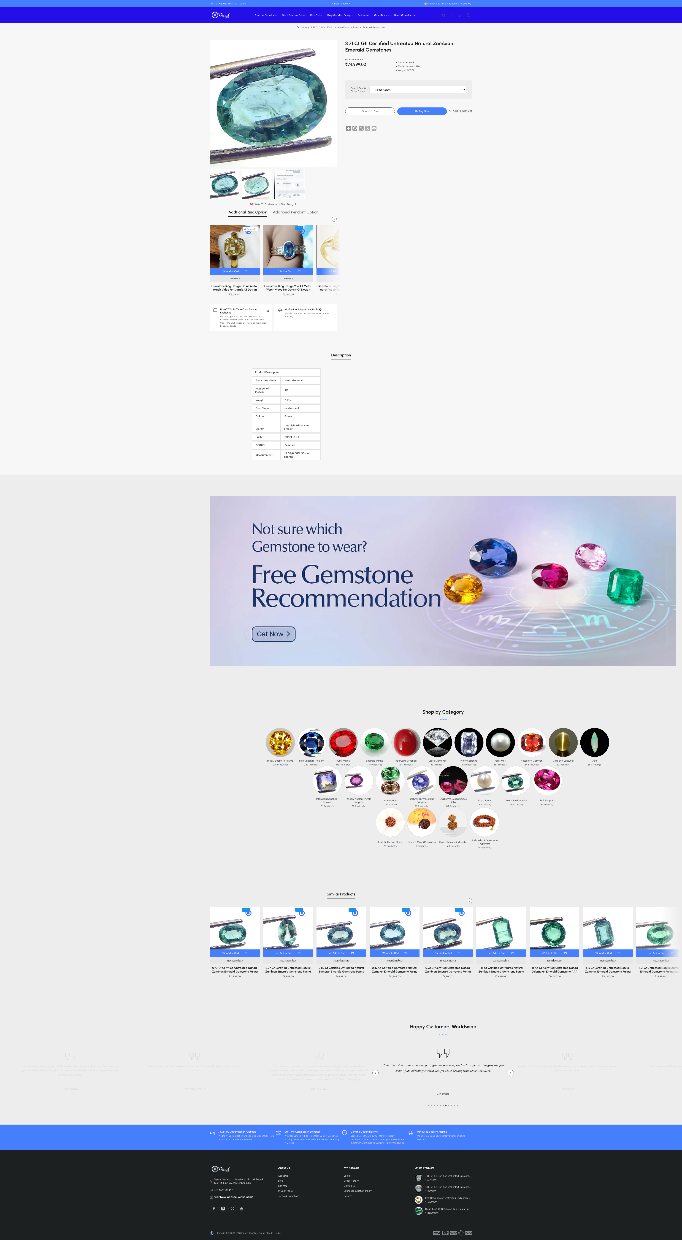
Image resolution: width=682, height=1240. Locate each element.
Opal (594, 760)
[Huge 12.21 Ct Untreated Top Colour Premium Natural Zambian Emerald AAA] (419, 1211)
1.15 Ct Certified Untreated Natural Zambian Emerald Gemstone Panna (501, 969)
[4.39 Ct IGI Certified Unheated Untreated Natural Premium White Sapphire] (419, 1189)
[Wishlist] (460, 15)
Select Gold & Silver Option (358, 90)
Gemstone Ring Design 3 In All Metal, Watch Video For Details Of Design (341, 287)
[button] (231, 271)
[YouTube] (241, 1208)
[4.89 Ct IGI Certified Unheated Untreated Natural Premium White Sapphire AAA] (419, 1178)
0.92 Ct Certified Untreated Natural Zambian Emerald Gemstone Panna (448, 969)
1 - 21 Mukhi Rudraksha (390, 842)
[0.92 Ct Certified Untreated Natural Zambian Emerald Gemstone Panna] (448, 932)
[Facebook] (214, 1208)
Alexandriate (390, 800)
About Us (284, 1167)
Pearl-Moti (500, 760)
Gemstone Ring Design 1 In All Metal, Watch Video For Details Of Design (234, 287)
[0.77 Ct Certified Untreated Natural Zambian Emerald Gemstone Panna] (235, 932)
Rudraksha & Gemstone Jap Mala (485, 842)
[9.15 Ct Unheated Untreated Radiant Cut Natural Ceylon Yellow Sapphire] (419, 1200)
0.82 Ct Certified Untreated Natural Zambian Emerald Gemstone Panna (341, 969)
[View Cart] (468, 15)
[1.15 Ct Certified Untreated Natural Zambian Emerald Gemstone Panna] (501, 932)
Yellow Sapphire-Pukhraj (280, 760)
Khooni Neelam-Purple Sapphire (359, 800)
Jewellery (235, 278)
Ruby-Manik (343, 760)
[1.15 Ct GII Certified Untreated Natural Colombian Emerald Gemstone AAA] (554, 932)
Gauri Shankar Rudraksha (453, 842)
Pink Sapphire (547, 800)
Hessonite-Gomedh (532, 760)
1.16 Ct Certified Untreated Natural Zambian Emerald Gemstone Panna (607, 969)
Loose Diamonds (437, 760)
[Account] (452, 15)
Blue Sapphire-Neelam (311, 760)
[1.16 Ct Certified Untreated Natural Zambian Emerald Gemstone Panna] (608, 932)
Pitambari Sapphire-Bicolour (327, 800)
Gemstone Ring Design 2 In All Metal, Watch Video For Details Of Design (288, 287)
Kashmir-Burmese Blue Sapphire (422, 800)
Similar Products (341, 894)
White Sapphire (468, 760)
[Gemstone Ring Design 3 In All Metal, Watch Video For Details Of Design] (341, 250)
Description (341, 355)
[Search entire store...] (443, 15)
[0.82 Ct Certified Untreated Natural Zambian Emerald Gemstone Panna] (341, 932)
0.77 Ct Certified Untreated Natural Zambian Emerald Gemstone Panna (235, 969)
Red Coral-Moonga (406, 760)
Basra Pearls (484, 800)
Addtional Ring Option (247, 212)
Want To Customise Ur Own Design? (275, 204)
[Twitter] (232, 1208)
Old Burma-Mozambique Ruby (453, 800)
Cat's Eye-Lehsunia (563, 760)
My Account (351, 1167)
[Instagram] (223, 1208)
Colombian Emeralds (516, 800)
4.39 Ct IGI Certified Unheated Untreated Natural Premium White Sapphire (448, 1186)
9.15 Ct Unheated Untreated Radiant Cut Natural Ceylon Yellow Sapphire (448, 1197)
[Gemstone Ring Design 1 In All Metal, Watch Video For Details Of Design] (235, 250)
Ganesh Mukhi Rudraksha (422, 842)
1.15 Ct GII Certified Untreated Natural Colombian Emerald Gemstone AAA (554, 969)
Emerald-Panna (374, 760)
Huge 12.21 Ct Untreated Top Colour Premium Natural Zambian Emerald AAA (448, 1208)
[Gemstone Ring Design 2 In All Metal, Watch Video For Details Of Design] (288, 250)
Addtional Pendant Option (295, 212)
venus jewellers (235, 960)
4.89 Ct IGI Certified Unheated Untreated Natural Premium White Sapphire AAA (448, 1175)
